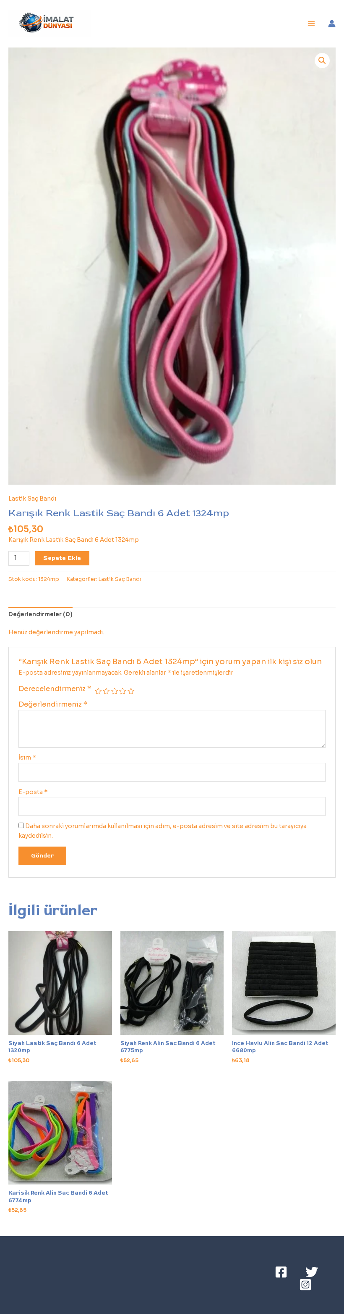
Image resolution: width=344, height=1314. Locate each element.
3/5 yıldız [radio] (114, 691)
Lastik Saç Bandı (32, 498)
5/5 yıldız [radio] (131, 691)
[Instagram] (305, 1284)
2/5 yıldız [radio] (106, 691)
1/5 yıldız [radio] (98, 691)
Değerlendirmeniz (53, 704)
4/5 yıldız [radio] (122, 691)
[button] (322, 60)
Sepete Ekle (62, 558)
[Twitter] (311, 1272)
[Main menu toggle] (311, 24)
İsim (27, 757)
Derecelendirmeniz (54, 688)
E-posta (33, 792)
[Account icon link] (332, 23)
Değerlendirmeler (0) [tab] (40, 614)
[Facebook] (281, 1272)
